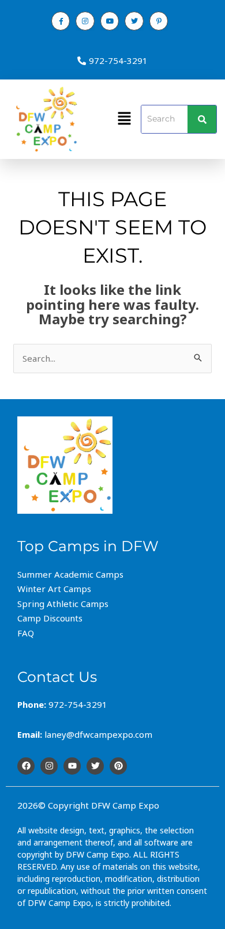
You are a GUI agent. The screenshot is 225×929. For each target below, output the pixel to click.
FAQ (25, 633)
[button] (124, 119)
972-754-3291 (118, 60)
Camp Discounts (49, 618)
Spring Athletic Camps (62, 603)
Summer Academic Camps (70, 574)
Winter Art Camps (54, 588)
